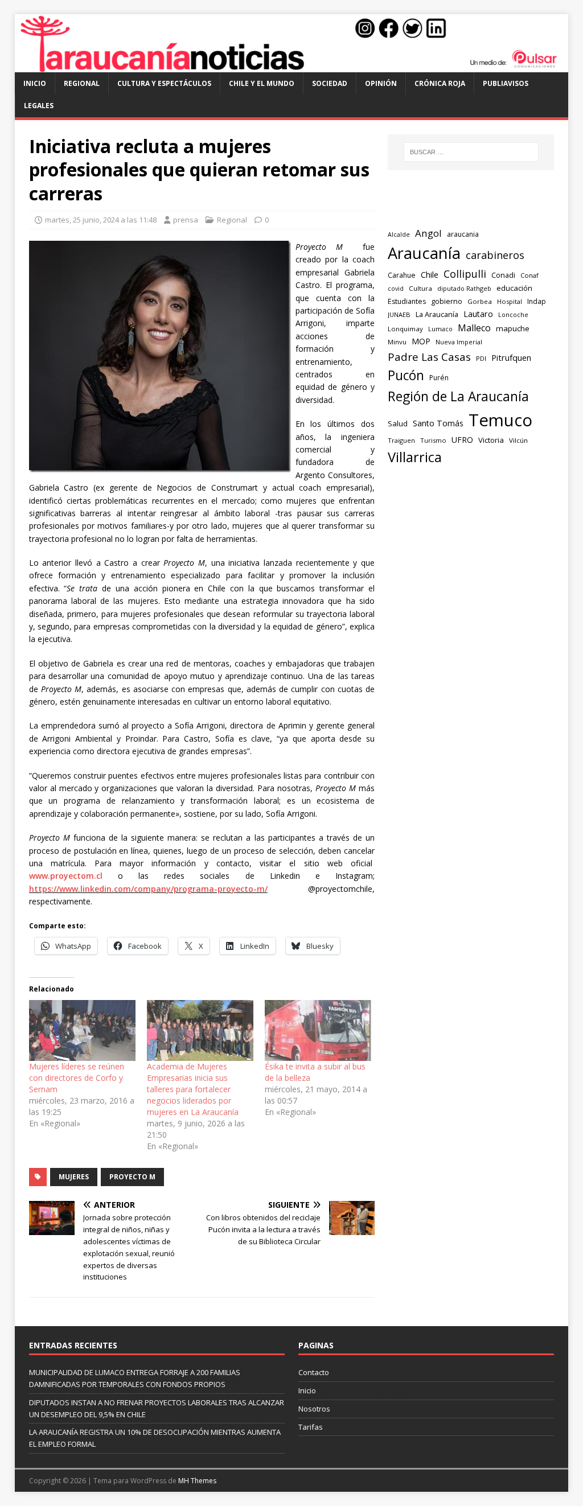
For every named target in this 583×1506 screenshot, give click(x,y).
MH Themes (197, 1481)
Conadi (503, 275)
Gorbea (479, 301)
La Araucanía (437, 314)
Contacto (313, 1372)
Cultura (420, 288)
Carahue (402, 275)
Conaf (529, 275)
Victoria (491, 440)
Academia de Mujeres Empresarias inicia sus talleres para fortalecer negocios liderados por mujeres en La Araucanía (193, 1089)
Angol (428, 233)
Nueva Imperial (459, 342)
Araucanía (424, 253)
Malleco (474, 328)
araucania (463, 234)
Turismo (433, 440)
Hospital (509, 301)
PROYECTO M (132, 1177)
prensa (185, 220)
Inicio (34, 83)
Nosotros (314, 1409)
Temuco (500, 420)
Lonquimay (405, 328)
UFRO (462, 439)
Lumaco (440, 328)
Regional (82, 83)
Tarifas (310, 1427)
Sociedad (329, 83)
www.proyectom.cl (65, 875)
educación (514, 288)
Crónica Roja (439, 83)
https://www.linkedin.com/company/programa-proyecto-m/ (148, 888)
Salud (398, 423)
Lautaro (478, 313)
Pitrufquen (511, 357)
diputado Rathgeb (464, 288)
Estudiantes (407, 301)
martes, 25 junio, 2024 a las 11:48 (101, 220)
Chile (429, 274)
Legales (39, 105)
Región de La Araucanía (458, 396)
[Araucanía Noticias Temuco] (292, 65)
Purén (439, 377)
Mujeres (74, 1177)
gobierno (446, 301)
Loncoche (513, 314)
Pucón (406, 375)
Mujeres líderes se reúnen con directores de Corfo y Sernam (76, 1077)
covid (396, 289)
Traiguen (401, 440)
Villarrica (415, 457)
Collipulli (465, 274)
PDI (481, 358)
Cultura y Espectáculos (164, 83)
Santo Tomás (438, 423)
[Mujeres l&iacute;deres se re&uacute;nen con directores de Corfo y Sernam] (82, 1030)
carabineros (495, 255)
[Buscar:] (471, 152)
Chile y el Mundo (261, 83)
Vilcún (518, 440)
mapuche (512, 328)
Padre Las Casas (429, 356)
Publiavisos (505, 83)
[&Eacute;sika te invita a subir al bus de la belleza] (318, 1030)
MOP (421, 341)
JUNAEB (399, 314)
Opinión (381, 83)
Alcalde (399, 234)
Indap (536, 301)
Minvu (397, 342)
